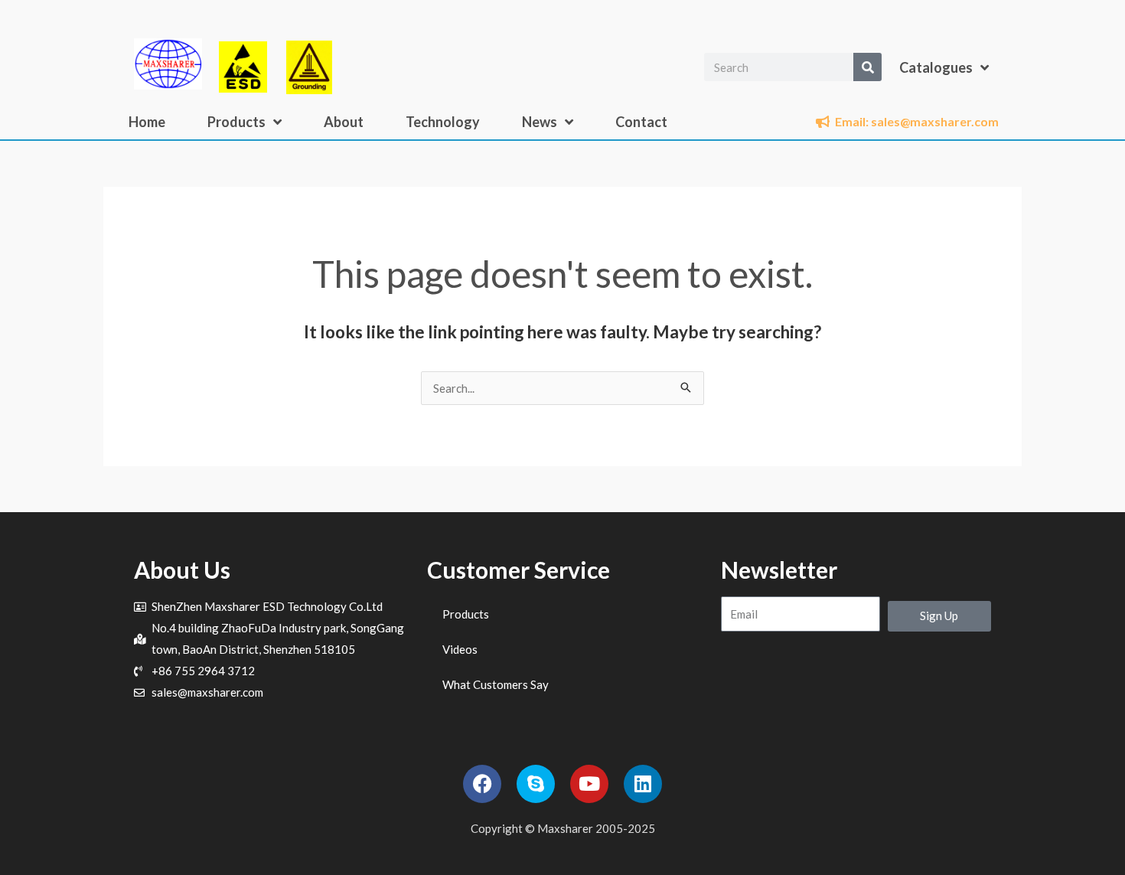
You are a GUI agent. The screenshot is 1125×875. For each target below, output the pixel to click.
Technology (443, 121)
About (344, 121)
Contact (641, 121)
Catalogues (936, 67)
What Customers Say (495, 684)
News (539, 121)
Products (236, 121)
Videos (460, 649)
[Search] (867, 67)
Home (147, 121)
